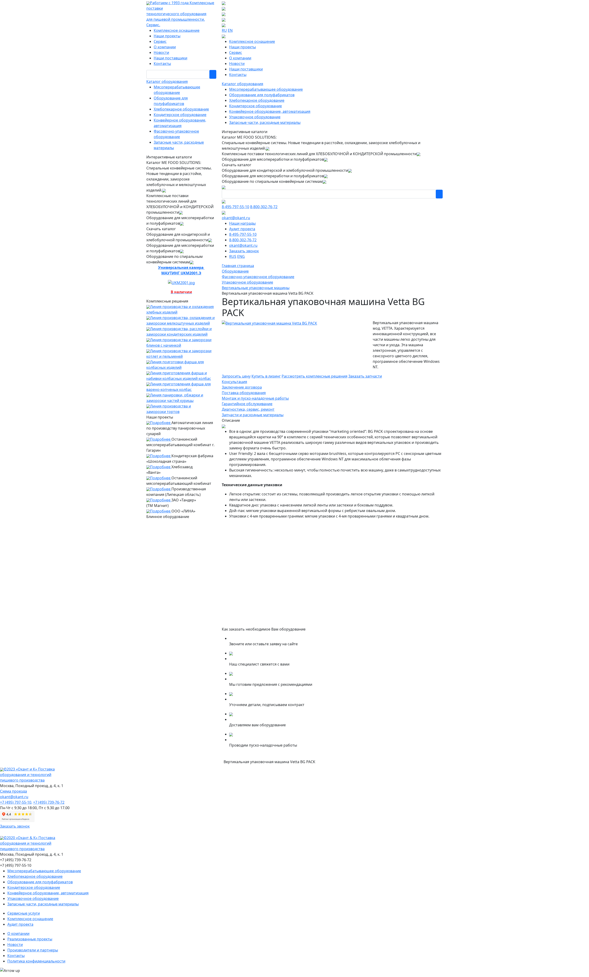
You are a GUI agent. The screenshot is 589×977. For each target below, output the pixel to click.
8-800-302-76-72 (263, 206)
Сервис (160, 41)
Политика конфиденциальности (36, 961)
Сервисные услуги (23, 913)
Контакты (162, 63)
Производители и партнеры (32, 950)
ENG (241, 256)
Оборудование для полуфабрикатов (261, 94)
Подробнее (160, 422)
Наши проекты (167, 35)
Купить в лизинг (266, 376)
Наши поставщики (170, 58)
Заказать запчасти (365, 376)
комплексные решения (314, 376)
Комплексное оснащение (176, 30)
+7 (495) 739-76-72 (48, 802)
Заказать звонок (244, 250)
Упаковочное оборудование (254, 116)
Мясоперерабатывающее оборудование (266, 89)
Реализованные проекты (29, 939)
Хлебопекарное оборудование (181, 109)
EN (230, 30)
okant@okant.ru (236, 217)
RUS (232, 256)
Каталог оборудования (167, 81)
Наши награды (242, 223)
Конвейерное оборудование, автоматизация (269, 111)
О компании (165, 46)
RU (224, 30)
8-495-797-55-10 (235, 206)
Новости (161, 52)
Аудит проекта (242, 228)
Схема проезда (13, 791)
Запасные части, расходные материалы (264, 122)
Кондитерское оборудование (180, 114)
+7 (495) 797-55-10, (16, 802)
